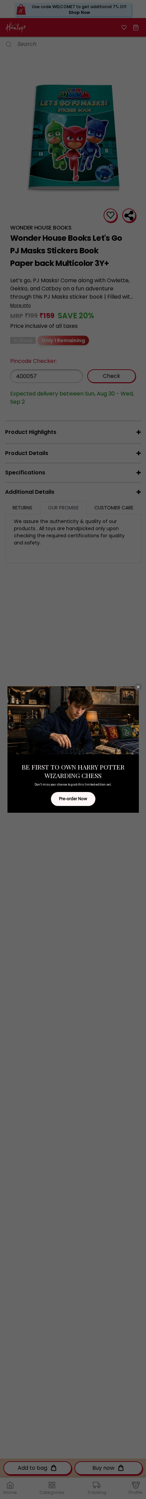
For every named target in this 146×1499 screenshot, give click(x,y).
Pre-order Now (73, 798)
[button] (138, 687)
